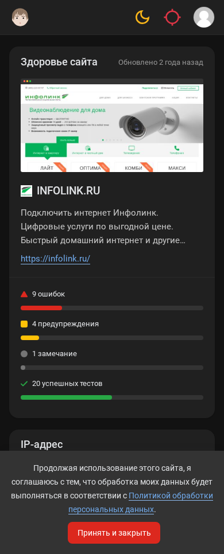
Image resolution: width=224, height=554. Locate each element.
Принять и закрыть (114, 532)
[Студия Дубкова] (20, 17)
